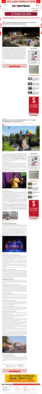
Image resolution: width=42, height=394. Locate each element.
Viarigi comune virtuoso (21, 366)
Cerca (36, 5)
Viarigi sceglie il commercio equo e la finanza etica (35, 184)
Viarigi (6, 364)
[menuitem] (6, 10)
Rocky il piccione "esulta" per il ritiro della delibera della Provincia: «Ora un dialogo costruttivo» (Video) (36, 79)
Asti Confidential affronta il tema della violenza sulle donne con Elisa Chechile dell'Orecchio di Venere (36, 93)
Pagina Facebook (39, 384)
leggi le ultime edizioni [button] (33, 61)
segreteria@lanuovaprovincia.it (18, 389)
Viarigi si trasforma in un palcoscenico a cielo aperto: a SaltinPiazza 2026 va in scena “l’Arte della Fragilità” (36, 189)
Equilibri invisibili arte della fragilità (11, 366)
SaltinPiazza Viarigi (12, 364)
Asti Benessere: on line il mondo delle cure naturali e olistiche (36, 192)
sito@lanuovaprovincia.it (17, 390)
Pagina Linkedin (34, 384)
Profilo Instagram (37, 384)
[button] (38, 5)
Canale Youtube (36, 384)
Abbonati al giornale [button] (33, 168)
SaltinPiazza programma (21, 364)
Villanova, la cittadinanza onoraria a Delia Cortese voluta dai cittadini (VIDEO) (36, 88)
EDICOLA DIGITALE (34, 8)
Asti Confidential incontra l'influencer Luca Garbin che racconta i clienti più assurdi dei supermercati (36, 84)
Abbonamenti (37, 8)
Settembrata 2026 (6, 8)
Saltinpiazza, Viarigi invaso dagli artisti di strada (35, 196)
